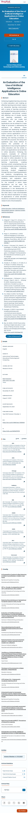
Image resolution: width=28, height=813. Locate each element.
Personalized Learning (7, 210)
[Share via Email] (23, 803)
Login (24, 2)
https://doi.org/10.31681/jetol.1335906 (14, 422)
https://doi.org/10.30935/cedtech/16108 (10, 634)
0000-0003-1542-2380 (9, 380)
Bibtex (25, 438)
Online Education (6, 208)
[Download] (23, 790)
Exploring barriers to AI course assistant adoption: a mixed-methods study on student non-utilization (12, 641)
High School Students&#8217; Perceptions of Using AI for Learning (13, 721)
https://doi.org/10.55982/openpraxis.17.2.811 (11, 663)
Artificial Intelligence (18, 208)
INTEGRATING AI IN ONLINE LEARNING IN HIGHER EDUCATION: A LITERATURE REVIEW (13, 732)
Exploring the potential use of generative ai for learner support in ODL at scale (13, 600)
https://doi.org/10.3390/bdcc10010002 (10, 701)
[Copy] (24, 454)
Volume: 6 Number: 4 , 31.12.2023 (13, 756)
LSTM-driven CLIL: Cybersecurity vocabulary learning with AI (10, 680)
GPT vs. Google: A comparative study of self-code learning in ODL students (12, 587)
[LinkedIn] (19, 803)
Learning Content (20, 210)
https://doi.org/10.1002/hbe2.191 (13, 332)
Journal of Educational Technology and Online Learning (14, 65)
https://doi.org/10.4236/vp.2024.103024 (10, 726)
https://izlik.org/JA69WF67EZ (11, 431)
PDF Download (13, 35)
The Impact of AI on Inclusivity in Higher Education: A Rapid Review (12, 668)
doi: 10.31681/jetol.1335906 (15, 506)
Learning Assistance (7, 212)
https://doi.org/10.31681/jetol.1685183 (10, 687)
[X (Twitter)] (14, 803)
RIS (18, 438)
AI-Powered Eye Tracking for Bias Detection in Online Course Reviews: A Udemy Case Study (13, 576)
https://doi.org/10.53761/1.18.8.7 (15, 291)
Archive (3, 750)
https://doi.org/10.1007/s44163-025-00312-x (11, 647)
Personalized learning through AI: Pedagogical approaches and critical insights (12, 628)
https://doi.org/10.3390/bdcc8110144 (10, 582)
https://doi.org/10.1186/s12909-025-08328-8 (12, 715)
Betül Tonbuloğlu (14, 28)
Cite (13, 39)
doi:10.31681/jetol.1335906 (9, 464)
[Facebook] (4, 803)
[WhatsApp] (9, 803)
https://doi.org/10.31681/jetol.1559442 (10, 607)
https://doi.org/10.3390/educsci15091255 (10, 674)
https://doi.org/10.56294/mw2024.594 (10, 622)
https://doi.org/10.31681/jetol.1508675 (10, 595)
